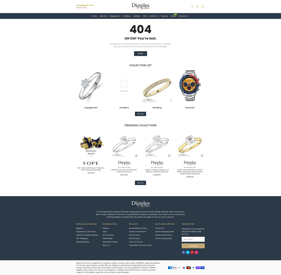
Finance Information (163, 235)
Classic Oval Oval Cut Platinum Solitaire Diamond (124, 171)
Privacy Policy (134, 235)
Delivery (106, 228)
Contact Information (137, 232)
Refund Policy (134, 238)
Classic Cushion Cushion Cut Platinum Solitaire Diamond (157, 171)
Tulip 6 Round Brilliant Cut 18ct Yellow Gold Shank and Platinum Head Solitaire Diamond (190, 172)
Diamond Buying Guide (164, 232)
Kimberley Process (110, 242)
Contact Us (160, 228)
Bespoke (79, 228)
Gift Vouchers (108, 235)
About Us (106, 245)
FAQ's (105, 232)
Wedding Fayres (82, 242)
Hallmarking (107, 238)
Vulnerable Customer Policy (140, 245)
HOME (140, 53)
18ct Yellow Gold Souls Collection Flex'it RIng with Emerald (91, 169)
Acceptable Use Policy (138, 228)
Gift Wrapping (82, 238)
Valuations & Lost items (86, 232)
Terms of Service (136, 242)
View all (140, 114)
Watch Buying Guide (163, 238)
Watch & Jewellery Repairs (87, 235)
